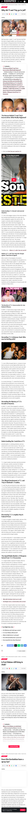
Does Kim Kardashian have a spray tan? (12, 637)
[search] (18, 1)
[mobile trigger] (2, 1)
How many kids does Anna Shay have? (12, 640)
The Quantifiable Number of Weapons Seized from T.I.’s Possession (12, 92)
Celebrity (4, 7)
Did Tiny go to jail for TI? (14, 151)
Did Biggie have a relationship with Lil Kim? (14, 601)
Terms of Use (9, 810)
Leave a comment (22, 650)
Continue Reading (14, 746)
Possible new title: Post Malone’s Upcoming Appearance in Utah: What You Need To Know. (14, 731)
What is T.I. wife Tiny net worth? (17, 250)
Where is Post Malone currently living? (12, 726)
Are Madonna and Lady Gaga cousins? (12, 630)
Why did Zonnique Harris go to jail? (12, 599)
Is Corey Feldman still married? (10, 632)
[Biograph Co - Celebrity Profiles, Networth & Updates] (10, 1)
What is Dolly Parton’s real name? (11, 635)
